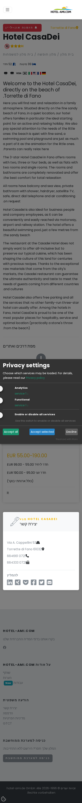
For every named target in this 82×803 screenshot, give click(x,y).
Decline (71, 432)
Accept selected (42, 432)
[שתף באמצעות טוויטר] (41, 583)
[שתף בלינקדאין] (10, 583)
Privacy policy (35, 378)
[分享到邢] (17, 583)
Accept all (11, 432)
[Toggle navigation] (7, 10)
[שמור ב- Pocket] (25, 583)
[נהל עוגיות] (4, 799)
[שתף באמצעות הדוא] (49, 583)
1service (21, 394)
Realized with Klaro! (67, 439)
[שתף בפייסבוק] (33, 583)
